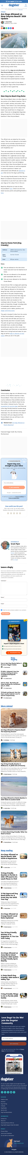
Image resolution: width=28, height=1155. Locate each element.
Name (2, 597)
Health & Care (4, 1099)
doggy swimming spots (8, 310)
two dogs (15, 559)
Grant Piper (9, 21)
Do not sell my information (7, 1135)
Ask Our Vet (4, 1110)
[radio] (8, 513)
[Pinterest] (13, 28)
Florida (12, 553)
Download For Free (15, 652)
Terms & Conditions (19, 496)
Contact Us (3, 1118)
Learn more (21, 9)
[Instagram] (5, 1092)
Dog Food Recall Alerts (6, 1112)
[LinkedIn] (11, 28)
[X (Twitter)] (4, 28)
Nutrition (3, 1101)
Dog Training (4, 1103)
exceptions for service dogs (9, 406)
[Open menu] (2, 5)
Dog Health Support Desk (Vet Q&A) (10, 1125)
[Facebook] (8, 28)
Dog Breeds (4, 1108)
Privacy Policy (4, 1131)
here (11, 188)
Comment (3, 580)
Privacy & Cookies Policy (14, 498)
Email (2, 603)
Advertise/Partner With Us (7, 1122)
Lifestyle (3, 12)
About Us (3, 1120)
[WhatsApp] (6, 28)
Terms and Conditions (6, 1133)
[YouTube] (11, 1092)
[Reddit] (2, 28)
